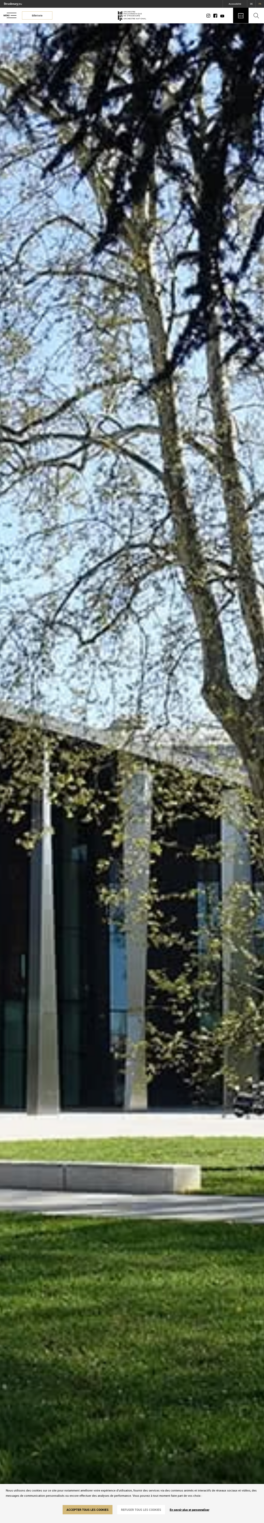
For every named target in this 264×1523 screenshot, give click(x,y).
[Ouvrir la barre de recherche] (256, 15)
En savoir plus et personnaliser (189, 1509)
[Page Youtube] (221, 15)
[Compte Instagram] (209, 15)
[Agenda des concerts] (241, 15)
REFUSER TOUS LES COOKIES (141, 1510)
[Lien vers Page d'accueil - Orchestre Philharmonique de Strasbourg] (132, 15)
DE (251, 3)
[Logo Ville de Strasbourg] (13, 3)
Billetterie (37, 15)
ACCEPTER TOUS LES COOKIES (87, 1510)
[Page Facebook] (215, 15)
